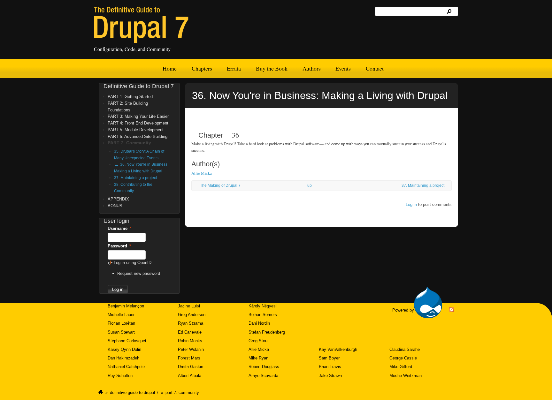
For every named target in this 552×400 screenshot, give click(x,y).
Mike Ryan (258, 358)
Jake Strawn (330, 375)
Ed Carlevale (190, 332)
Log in (411, 204)
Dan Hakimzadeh (123, 358)
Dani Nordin (259, 323)
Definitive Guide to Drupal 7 (138, 86)
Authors (312, 68)
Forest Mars (189, 358)
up (309, 185)
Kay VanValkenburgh (338, 349)
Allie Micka (201, 173)
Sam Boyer (329, 358)
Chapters (202, 68)
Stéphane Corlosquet (127, 340)
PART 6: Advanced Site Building (137, 136)
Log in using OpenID (132, 262)
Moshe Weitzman (405, 375)
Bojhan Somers (263, 314)
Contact (375, 68)
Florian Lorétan (121, 323)
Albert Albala (189, 375)
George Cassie (403, 358)
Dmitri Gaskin (190, 366)
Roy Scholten (120, 375)
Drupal (428, 302)
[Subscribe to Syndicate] (451, 310)
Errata (234, 68)
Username (119, 228)
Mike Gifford (400, 366)
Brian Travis (330, 366)
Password (119, 246)
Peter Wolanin (191, 349)
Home (170, 68)
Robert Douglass (264, 366)
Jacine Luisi (189, 306)
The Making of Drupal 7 (220, 185)
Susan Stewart (121, 332)
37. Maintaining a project (423, 185)
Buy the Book (272, 68)
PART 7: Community (129, 142)
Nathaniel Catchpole (126, 366)
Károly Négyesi (263, 306)
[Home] (141, 25)
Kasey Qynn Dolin (124, 349)
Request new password (138, 273)
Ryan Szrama (190, 323)
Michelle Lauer (121, 314)
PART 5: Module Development (136, 129)
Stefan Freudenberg (267, 332)
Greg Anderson (191, 314)
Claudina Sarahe (404, 349)
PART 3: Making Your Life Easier (138, 116)
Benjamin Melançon (126, 306)
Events (343, 68)
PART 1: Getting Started (130, 96)
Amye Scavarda (263, 375)
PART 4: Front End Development (138, 123)
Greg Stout (259, 340)
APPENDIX (118, 199)
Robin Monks (190, 340)
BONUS (115, 205)
